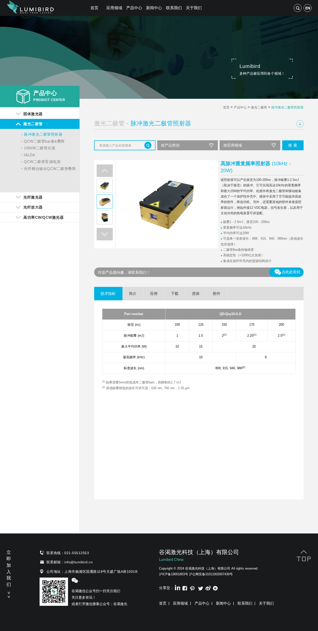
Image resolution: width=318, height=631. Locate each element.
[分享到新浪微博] (208, 587)
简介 (132, 293)
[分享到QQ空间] (215, 587)
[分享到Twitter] (200, 587)
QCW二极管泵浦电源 (42, 161)
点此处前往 (291, 272)
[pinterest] (192, 587)
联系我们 (174, 8)
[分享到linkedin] (177, 587)
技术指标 (108, 293)
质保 (195, 293)
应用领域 (114, 8)
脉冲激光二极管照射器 (43, 134)
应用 (154, 293)
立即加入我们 (8, 573)
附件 (216, 293)
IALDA (29, 155)
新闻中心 (154, 8)
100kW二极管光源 (39, 148)
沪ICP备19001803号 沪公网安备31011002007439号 (196, 574)
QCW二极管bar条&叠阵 (44, 141)
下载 (174, 293)
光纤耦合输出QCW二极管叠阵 (50, 168)
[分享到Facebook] (185, 587)
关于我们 (194, 8)
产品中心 (134, 8)
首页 (94, 8)
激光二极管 (259, 107)
